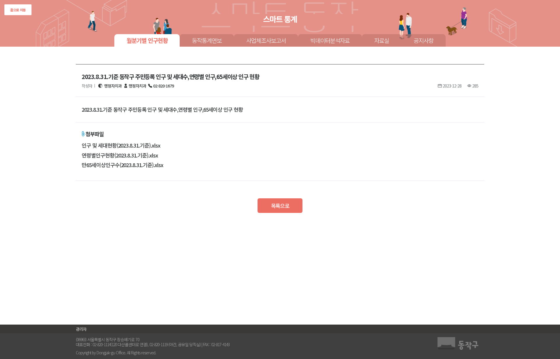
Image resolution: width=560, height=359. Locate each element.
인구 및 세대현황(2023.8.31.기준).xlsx (121, 145)
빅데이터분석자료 (330, 40)
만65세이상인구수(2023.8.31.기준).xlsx (122, 165)
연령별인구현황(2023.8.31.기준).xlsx (120, 155)
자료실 (381, 40)
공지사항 (423, 40)
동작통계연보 (207, 40)
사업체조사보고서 (266, 40)
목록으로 (280, 205)
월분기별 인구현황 (147, 40)
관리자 (81, 329)
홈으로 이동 (18, 9)
